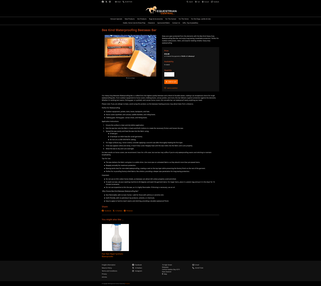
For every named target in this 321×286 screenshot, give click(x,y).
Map (165, 274)
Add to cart (172, 82)
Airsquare (127, 283)
